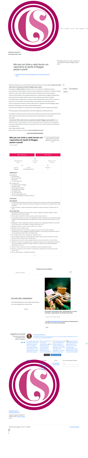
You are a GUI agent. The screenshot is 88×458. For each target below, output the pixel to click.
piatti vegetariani (73, 88)
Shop (77, 28)
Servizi (42, 367)
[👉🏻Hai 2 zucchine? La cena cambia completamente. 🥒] (46, 346)
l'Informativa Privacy (55, 321)
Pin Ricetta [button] (48, 154)
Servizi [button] (72, 28)
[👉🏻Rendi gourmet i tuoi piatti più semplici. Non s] (59, 346)
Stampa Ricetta (22, 154)
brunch (65, 88)
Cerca (70, 272)
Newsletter (43, 369)
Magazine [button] (81, 28)
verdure (65, 91)
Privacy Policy (56, 363)
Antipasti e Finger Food (21, 74)
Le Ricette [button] (66, 28)
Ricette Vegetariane (32, 74)
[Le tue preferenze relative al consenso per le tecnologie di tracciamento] (87, 343)
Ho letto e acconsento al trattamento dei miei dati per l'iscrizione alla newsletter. (61, 322)
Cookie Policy (56, 364)
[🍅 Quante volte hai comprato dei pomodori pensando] (72, 346)
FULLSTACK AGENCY (74, 427)
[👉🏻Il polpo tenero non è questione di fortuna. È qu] (33, 346)
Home (61, 28)
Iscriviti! (26, 309)
